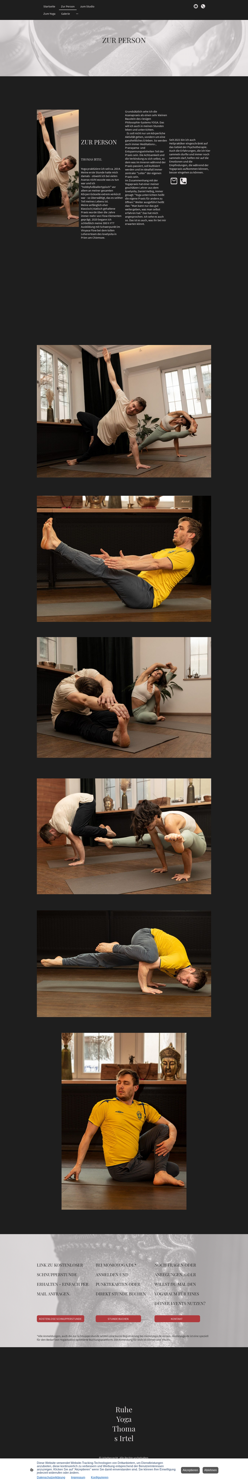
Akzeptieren (190, 1470)
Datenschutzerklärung (51, 1477)
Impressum (78, 1477)
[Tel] (203, 6)
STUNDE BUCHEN (118, 1319)
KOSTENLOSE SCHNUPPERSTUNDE (60, 1319)
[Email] (196, 6)
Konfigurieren (99, 1477)
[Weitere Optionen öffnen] (77, 13)
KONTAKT (177, 1319)
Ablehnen (210, 1470)
